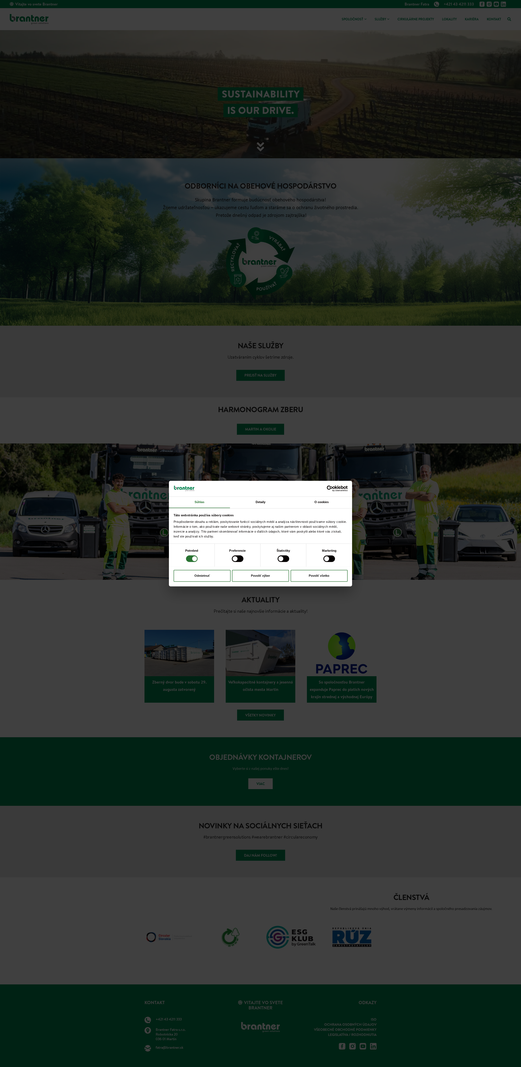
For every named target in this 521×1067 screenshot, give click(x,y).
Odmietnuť (202, 575)
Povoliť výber (260, 575)
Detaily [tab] (261, 502)
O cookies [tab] (321, 502)
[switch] (237, 558)
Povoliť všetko (319, 575)
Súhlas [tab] (200, 502)
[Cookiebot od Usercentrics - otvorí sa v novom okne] (330, 488)
